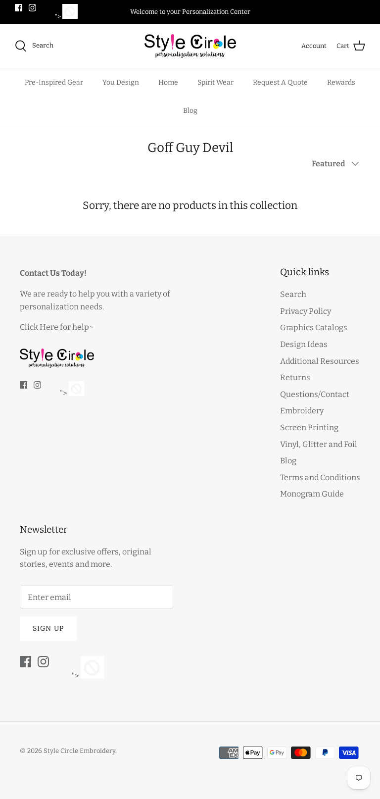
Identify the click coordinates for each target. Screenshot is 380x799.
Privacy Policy (305, 311)
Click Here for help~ (57, 327)
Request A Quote (280, 82)
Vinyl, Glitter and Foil (318, 444)
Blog (190, 110)
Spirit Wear (215, 82)
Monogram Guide (312, 494)
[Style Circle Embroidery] (190, 46)
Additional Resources (319, 361)
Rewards (341, 82)
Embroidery (302, 410)
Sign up (48, 628)
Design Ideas (304, 344)
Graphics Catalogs (313, 327)
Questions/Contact (314, 394)
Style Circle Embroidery (79, 750)
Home (168, 82)
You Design (120, 82)
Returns (295, 377)
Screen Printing (309, 427)
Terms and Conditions (320, 477)
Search (293, 294)
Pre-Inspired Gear (54, 82)
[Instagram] (32, 7)
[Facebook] (18, 7)
